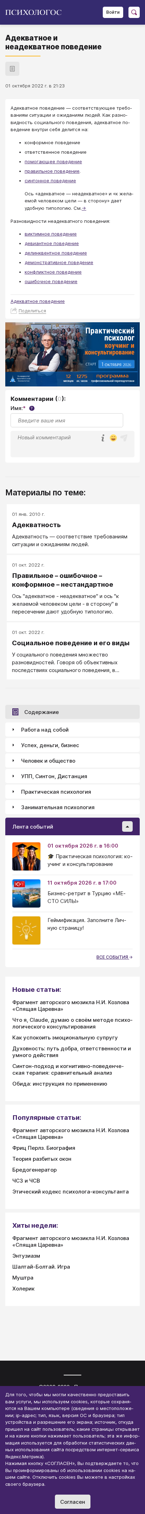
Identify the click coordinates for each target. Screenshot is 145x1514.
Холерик (23, 1288)
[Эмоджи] (113, 438)
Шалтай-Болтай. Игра (41, 1266)
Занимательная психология (58, 807)
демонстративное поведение (59, 262)
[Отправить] (123, 437)
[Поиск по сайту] (134, 12)
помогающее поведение (53, 161)
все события (112, 957)
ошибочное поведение (51, 281)
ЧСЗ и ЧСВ (26, 1180)
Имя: (22, 408)
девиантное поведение (52, 243)
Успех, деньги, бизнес (50, 745)
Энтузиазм (26, 1255)
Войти (113, 12)
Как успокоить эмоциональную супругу (65, 1037)
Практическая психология (56, 791)
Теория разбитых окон (41, 1158)
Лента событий (32, 826)
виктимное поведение (51, 234)
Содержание (41, 712)
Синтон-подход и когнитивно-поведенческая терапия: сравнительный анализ (68, 1069)
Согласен (72, 1501)
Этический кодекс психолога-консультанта (70, 1191)
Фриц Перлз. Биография (43, 1147)
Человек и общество (48, 760)
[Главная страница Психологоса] (36, 12)
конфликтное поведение (53, 272)
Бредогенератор (34, 1169)
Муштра (22, 1277)
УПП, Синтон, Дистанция (54, 776)
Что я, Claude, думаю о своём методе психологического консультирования (72, 1023)
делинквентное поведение (56, 253)
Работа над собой (45, 729)
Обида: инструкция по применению (59, 1083)
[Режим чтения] (12, 69)
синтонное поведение (50, 180)
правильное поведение (52, 171)
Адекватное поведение (38, 301)
